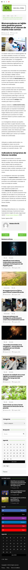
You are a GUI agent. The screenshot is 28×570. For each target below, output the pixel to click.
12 (17, 450)
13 (20, 450)
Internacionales (6, 34)
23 (7, 456)
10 (10, 450)
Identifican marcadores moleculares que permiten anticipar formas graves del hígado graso (13, 263)
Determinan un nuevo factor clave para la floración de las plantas (13, 406)
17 (10, 453)
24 (10, 456)
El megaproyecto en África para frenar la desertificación (13, 291)
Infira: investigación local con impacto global (18, 491)
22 (4, 456)
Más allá (12, 34)
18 (14, 453)
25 (14, 456)
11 (14, 450)
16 (7, 453)
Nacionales (11, 257)
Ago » (7, 466)
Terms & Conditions (15, 567)
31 (10, 459)
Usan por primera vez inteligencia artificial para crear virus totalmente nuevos (13, 318)
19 (17, 453)
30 (7, 459)
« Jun (4, 466)
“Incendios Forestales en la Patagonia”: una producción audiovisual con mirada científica (13, 347)
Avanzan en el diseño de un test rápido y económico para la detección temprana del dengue (14, 377)
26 (17, 456)
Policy (8, 567)
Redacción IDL (6, 32)
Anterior (6, 234)
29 (4, 459)
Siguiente (21, 234)
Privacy (3, 567)
